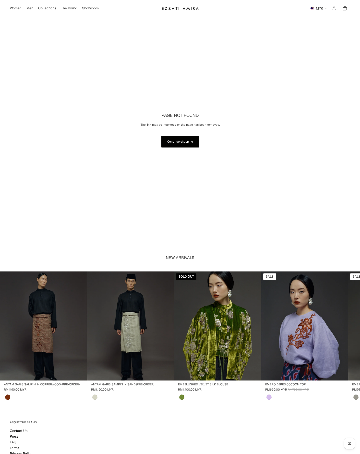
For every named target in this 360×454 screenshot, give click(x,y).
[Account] (334, 8)
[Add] (79, 373)
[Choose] (340, 373)
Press (14, 436)
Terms (14, 448)
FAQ (13, 442)
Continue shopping (180, 142)
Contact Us (18, 431)
